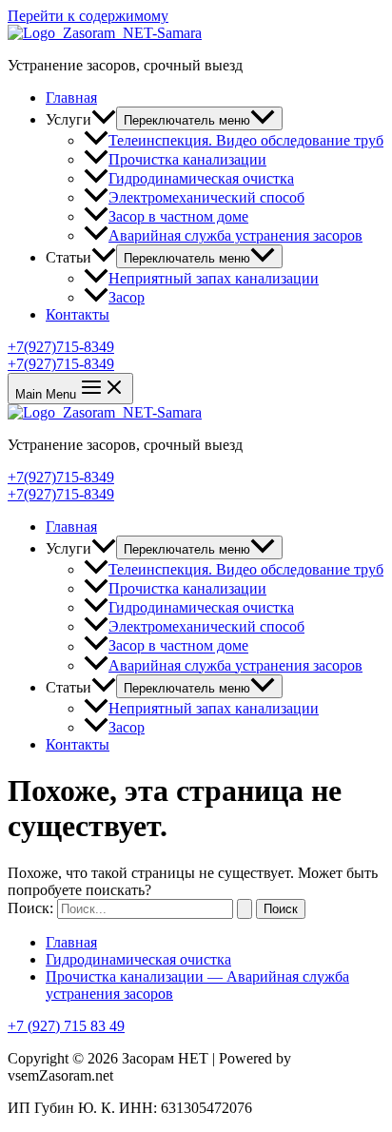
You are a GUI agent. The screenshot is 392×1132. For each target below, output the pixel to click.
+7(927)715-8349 (61, 364)
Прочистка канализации (187, 159)
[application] (103, 119)
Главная (71, 97)
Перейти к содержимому (88, 16)
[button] (196, 347)
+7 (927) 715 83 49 (66, 1026)
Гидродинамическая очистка (201, 178)
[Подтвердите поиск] (244, 909)
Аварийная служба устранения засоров (235, 235)
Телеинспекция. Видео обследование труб (245, 140)
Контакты (77, 314)
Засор (126, 297)
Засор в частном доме (178, 216)
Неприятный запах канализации (213, 278)
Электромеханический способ (206, 197)
